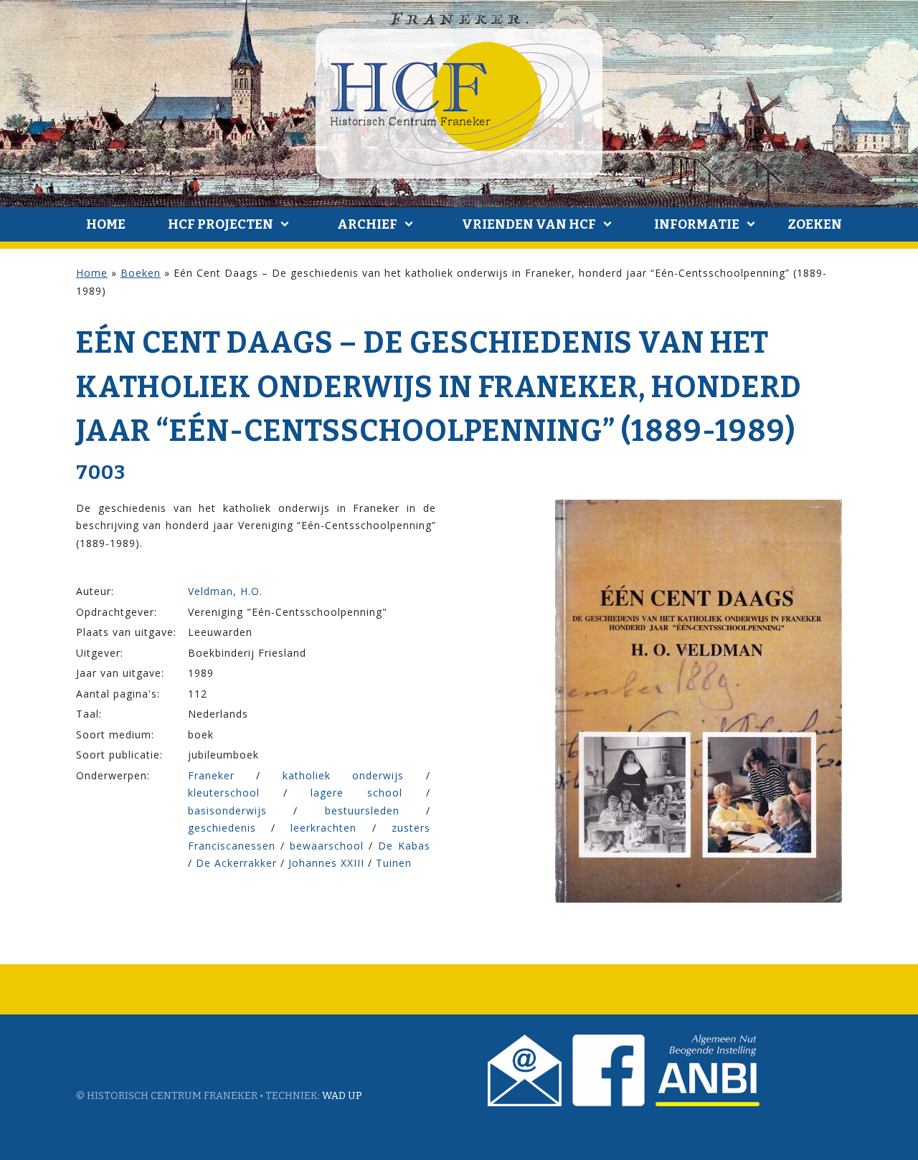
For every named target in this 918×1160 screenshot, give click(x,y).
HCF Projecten (220, 224)
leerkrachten (323, 828)
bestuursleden (362, 810)
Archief (367, 224)
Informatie (696, 224)
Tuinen (394, 863)
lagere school (356, 792)
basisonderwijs (227, 810)
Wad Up (342, 1096)
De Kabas (404, 845)
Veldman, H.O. (225, 591)
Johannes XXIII (326, 863)
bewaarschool (327, 845)
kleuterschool (224, 792)
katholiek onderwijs (343, 775)
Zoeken (814, 224)
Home (106, 224)
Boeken (140, 273)
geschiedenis (222, 828)
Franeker (211, 775)
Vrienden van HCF (529, 224)
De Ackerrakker (236, 863)
